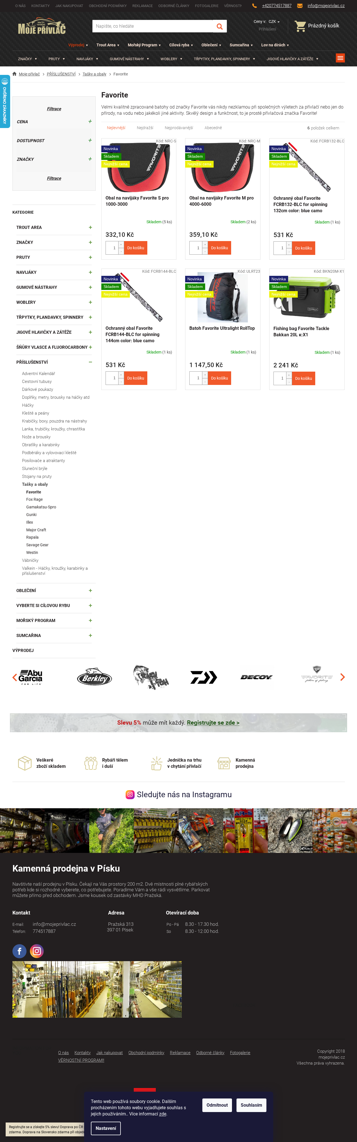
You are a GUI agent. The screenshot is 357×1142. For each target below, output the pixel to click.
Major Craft (36, 530)
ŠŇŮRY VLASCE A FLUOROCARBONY (51, 347)
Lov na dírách (273, 45)
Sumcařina (239, 45)
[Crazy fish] (151, 677)
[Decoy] (257, 677)
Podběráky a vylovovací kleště (49, 452)
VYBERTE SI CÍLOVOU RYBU (43, 605)
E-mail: (18, 924)
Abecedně (213, 127)
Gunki (31, 514)
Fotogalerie (206, 6)
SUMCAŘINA (28, 635)
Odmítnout (217, 1105)
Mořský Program (142, 45)
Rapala (32, 537)
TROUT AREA (29, 227)
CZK (273, 21)
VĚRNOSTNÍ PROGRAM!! (81, 1060)
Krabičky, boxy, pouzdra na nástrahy (54, 421)
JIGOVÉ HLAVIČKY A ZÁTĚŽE (43, 332)
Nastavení (106, 1128)
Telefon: (19, 931)
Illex (29, 522)
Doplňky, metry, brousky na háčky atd (55, 397)
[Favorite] (317, 677)
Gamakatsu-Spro (41, 507)
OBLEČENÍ (26, 590)
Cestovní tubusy (37, 381)
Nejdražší (145, 127)
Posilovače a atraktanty (43, 460)
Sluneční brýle (34, 468)
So (168, 931)
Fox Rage (34, 499)
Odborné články (173, 6)
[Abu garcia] (30, 677)
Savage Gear (37, 545)
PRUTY (23, 257)
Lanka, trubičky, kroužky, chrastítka (53, 429)
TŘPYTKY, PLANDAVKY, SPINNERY (49, 317)
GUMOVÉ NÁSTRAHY (36, 287)
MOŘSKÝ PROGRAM (35, 620)
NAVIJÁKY (26, 272)
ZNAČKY (24, 242)
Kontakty (40, 6)
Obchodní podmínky (108, 6)
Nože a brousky (36, 436)
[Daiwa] (203, 677)
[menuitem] (27, 59)
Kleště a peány (35, 413)
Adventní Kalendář (38, 373)
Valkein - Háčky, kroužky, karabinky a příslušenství (55, 571)
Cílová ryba (179, 45)
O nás (20, 6)
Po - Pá (172, 924)
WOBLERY (26, 302)
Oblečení (210, 45)
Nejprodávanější (179, 127)
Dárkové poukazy (37, 389)
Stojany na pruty (37, 476)
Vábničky (30, 560)
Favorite (33, 492)
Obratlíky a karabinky (41, 444)
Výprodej (76, 45)
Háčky (28, 405)
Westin (32, 552)
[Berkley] (95, 677)
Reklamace (142, 6)
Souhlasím (251, 1105)
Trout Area (106, 45)
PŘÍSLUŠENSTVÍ (32, 362)
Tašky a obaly (35, 484)
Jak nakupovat (69, 6)
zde (162, 1114)
